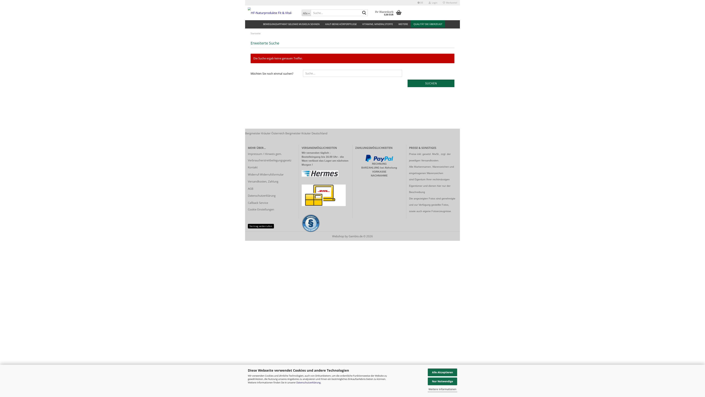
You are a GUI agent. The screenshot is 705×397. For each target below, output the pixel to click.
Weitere (403, 24)
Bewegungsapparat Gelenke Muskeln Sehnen (291, 24)
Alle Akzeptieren (442, 372)
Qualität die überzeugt (427, 24)
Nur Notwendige (442, 381)
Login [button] (434, 2)
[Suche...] (364, 13)
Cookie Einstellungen (261, 209)
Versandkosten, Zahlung (263, 181)
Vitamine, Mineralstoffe (377, 24)
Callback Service (258, 203)
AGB (250, 188)
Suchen (431, 83)
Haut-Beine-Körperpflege (341, 24)
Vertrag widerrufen (261, 226)
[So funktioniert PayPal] (379, 158)
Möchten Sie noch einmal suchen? (272, 73)
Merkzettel (451, 2)
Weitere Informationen (442, 389)
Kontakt (253, 167)
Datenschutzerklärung (308, 382)
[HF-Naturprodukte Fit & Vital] (272, 13)
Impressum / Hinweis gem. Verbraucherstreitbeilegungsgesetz (269, 157)
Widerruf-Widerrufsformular (266, 174)
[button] (420, 3)
